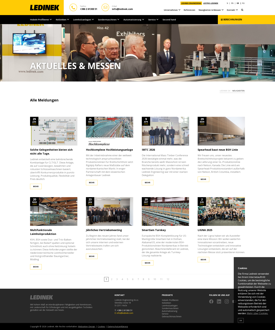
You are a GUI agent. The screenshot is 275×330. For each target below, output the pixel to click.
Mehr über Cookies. (257, 313)
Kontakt (231, 10)
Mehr (36, 186)
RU (243, 3)
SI (227, 3)
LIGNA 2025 (205, 230)
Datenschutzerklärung (117, 326)
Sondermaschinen (107, 19)
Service (152, 19)
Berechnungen (232, 19)
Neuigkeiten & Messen (210, 10)
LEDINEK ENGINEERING (191, 3)
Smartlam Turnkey (154, 230)
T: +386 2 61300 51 (123, 310)
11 (161, 279)
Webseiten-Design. (86, 326)
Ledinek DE (225, 91)
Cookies (101, 326)
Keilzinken (61, 19)
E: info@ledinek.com (124, 313)
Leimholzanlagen (82, 19)
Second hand (169, 19)
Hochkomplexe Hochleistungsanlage (109, 149)
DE (238, 3)
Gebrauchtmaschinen (171, 316)
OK (240, 320)
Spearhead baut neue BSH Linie (218, 149)
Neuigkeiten (238, 91)
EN (232, 3)
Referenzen (189, 10)
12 (168, 279)
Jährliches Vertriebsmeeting (104, 230)
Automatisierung (132, 19)
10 (154, 279)
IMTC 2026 (148, 149)
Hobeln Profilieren (39, 19)
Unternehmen (171, 10)
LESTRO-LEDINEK (210, 3)
